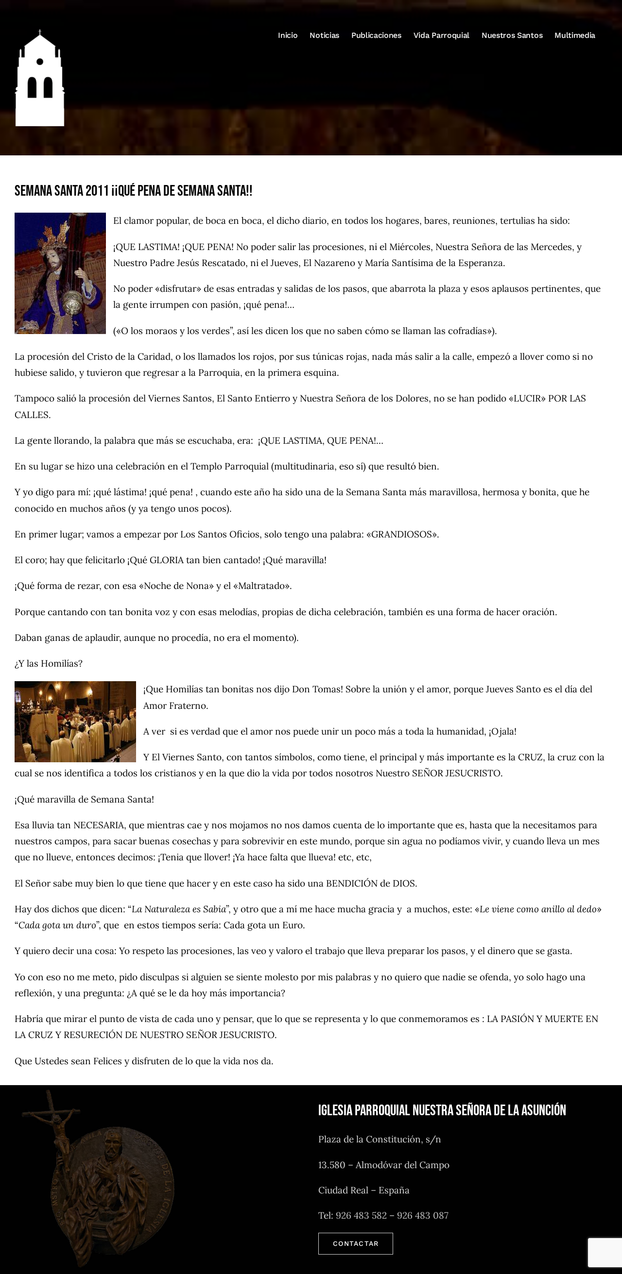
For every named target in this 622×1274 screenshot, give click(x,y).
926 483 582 (361, 1215)
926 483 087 (423, 1215)
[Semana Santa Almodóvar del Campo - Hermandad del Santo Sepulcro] (79, 721)
